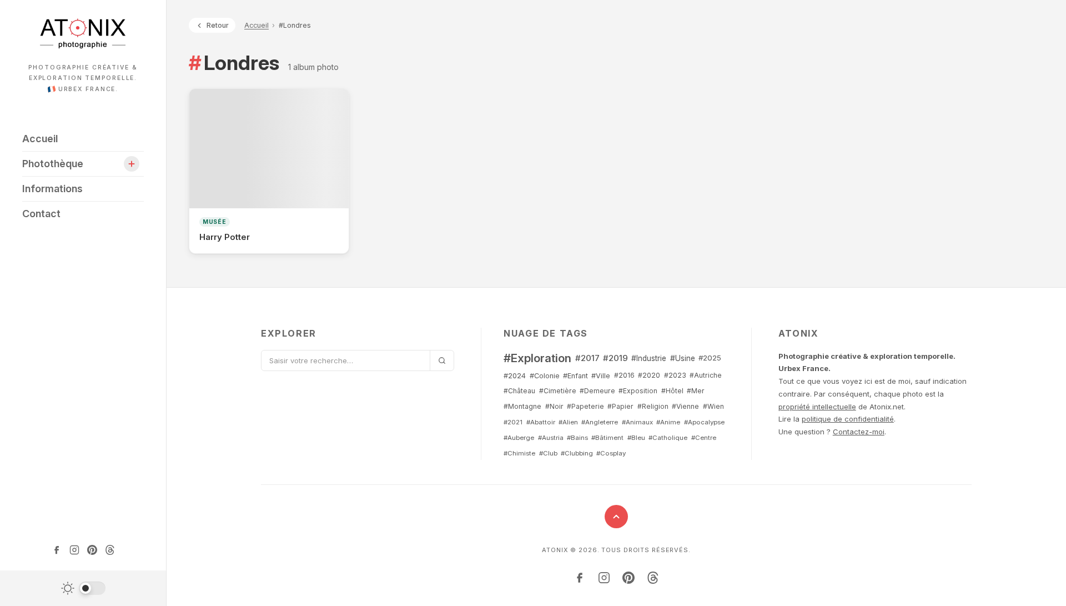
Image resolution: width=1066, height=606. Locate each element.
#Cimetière (557, 391)
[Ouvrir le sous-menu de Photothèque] (131, 164)
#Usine (682, 358)
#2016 (624, 375)
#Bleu (636, 438)
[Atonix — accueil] (83, 33)
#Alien (568, 422)
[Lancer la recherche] (442, 360)
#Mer (696, 391)
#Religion (652, 406)
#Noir (554, 406)
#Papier (620, 406)
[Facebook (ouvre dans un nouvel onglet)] (57, 550)
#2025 (709, 357)
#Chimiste (519, 453)
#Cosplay (611, 453)
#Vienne (685, 406)
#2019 (615, 358)
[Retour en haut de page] (616, 516)
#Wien (713, 406)
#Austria (551, 438)
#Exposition (638, 391)
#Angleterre (599, 422)
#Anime (668, 422)
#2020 (649, 375)
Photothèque (52, 163)
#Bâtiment (607, 438)
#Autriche (706, 375)
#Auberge (519, 438)
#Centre (703, 438)
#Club (548, 453)
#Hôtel (672, 391)
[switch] (83, 588)
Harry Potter (224, 237)
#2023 (675, 375)
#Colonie (545, 376)
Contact (41, 213)
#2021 (513, 422)
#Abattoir (540, 422)
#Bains (577, 438)
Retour (218, 25)
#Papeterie (585, 406)
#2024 (515, 376)
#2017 (587, 358)
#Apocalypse (704, 422)
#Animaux (637, 422)
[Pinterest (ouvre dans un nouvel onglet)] (92, 550)
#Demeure (597, 391)
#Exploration (537, 358)
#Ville (600, 376)
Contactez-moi (858, 431)
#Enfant (575, 376)
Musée (215, 222)
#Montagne (522, 406)
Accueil (40, 138)
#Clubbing (577, 453)
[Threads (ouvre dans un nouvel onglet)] (110, 550)
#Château (519, 391)
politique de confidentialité (848, 418)
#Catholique (667, 438)
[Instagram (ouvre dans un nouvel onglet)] (74, 550)
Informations (52, 188)
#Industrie (648, 358)
